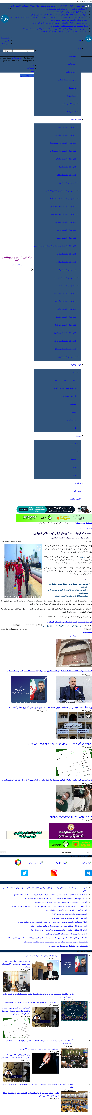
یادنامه (74, 467)
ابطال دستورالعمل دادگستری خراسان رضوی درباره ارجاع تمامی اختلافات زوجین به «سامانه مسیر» (52, 922)
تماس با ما (77, 491)
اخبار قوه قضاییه (70, 72)
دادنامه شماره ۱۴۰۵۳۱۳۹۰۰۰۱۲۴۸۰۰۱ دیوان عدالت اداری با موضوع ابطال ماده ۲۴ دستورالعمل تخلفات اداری (48, 6)
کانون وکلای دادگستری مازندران (65, 325)
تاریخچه (73, 459)
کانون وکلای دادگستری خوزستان (65, 222)
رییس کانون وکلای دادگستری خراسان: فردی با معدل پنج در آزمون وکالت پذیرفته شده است (16, 964)
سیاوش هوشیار (17, 58)
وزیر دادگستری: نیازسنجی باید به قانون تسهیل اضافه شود (67, 8)
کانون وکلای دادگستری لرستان (65, 317)
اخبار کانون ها (76, 119)
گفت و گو (73, 451)
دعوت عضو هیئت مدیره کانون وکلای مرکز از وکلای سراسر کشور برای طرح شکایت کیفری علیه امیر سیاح (50, 894)
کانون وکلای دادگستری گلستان (65, 301)
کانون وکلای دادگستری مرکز (66, 127)
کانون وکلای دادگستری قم (67, 269)
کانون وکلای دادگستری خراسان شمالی (63, 214)
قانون (74, 372)
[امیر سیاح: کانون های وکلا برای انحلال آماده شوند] (29, 702)
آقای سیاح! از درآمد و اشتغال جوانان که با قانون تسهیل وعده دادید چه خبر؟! (60, 902)
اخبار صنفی (72, 56)
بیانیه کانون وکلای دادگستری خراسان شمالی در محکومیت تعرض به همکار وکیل (58, 930)
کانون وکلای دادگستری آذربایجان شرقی (62, 143)
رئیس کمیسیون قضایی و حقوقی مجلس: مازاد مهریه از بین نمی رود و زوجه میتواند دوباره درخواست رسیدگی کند (16, 1011)
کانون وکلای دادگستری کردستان (65, 277)
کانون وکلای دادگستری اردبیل (65, 135)
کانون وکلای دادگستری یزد (67, 356)
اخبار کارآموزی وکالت (69, 103)
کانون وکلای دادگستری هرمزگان (65, 340)
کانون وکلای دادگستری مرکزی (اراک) (63, 333)
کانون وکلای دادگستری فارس (66, 253)
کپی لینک (16, 625)
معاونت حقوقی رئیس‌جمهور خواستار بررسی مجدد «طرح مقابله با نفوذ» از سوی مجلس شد (55, 941)
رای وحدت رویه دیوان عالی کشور (65, 388)
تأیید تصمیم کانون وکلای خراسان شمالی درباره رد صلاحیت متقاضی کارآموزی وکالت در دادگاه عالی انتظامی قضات (48, 17)
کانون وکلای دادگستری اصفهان (65, 159)
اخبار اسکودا (72, 64)
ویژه (80, 528)
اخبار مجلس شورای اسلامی (67, 80)
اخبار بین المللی (70, 111)
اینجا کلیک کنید (17, 265)
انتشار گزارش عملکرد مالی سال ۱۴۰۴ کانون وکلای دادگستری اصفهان (64, 31)
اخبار (79, 48)
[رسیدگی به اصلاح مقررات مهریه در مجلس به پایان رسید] (74, 1067)
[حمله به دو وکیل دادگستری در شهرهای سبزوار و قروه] (74, 811)
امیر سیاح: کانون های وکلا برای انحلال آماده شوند (70, 11)
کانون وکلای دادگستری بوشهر (66, 182)
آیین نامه (73, 404)
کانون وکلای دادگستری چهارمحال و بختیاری (61, 190)
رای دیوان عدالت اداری (68, 396)
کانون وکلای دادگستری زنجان (66, 230)
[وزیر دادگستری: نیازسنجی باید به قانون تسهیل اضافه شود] (74, 702)
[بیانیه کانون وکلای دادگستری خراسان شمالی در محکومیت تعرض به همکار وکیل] (45, 1073)
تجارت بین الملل (77, 625)
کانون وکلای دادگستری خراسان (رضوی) (62, 198)
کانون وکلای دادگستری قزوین (66, 261)
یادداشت (73, 443)
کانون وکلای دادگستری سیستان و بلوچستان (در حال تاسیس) (55, 246)
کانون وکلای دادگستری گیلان (66, 309)
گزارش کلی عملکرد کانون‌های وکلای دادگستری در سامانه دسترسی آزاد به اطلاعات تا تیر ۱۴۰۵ (55, 28)
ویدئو (74, 475)
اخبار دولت (72, 87)
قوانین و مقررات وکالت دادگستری (64, 380)
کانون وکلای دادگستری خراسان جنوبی (63, 206)
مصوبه (74, 412)
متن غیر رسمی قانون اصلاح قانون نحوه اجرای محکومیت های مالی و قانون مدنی (60, 23)
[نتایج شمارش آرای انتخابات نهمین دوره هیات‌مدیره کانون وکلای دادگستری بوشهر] (74, 738)
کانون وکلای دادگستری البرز (66, 166)
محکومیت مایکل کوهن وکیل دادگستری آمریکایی (71, 596)
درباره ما (78, 483)
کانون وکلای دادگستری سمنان (65, 238)
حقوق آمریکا (60, 625)
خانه (79, 40)
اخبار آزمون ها (71, 95)
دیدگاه (78, 435)
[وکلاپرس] (88, 41)
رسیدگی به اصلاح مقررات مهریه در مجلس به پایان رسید (39, 1049)
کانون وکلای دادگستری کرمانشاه (65, 293)
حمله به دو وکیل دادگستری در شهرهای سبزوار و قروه (69, 20)
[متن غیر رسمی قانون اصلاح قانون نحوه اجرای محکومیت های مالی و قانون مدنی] (74, 1020)
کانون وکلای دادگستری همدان (65, 348)
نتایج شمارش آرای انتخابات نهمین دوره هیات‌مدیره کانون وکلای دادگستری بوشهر (59, 14)
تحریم (68, 625)
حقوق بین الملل (48, 625)
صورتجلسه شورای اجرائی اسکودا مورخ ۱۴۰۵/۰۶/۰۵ (69, 914)
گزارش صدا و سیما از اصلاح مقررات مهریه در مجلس (69, 25)
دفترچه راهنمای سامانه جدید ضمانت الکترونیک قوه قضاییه (65, 934)
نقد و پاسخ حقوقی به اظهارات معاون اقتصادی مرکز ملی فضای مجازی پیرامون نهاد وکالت (55, 898)
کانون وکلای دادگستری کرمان (66, 285)
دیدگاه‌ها (73, 636)
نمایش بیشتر (87, 632)
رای (75, 427)
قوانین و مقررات (75, 364)
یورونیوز (82, 556)
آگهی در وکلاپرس (75, 499)
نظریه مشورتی (71, 420)
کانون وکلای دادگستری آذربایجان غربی (62, 151)
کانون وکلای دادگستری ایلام (66, 174)
